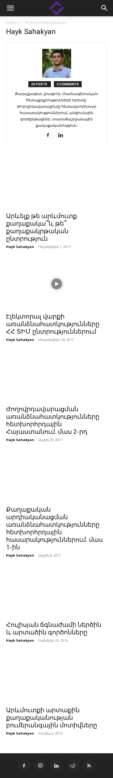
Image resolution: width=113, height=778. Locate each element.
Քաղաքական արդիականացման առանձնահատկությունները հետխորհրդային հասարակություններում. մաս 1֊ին (54, 528)
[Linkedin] (63, 135)
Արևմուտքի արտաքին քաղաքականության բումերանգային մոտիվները (51, 718)
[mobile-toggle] (10, 8)
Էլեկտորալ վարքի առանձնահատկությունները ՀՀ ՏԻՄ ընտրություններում (52, 324)
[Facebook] (50, 135)
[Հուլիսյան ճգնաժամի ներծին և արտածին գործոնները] (56, 592)
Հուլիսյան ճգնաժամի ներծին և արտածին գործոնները (53, 628)
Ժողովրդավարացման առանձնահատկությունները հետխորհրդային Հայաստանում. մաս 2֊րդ (52, 420)
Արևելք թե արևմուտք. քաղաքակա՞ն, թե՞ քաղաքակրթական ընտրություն (42, 227)
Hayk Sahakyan (20, 246)
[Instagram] (40, 766)
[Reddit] (73, 766)
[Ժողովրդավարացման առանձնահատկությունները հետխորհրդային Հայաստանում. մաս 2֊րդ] (56, 377)
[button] (104, 8)
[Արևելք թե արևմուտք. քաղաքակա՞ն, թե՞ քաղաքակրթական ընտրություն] (56, 183)
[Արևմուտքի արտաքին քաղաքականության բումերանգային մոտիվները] (56, 677)
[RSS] (89, 766)
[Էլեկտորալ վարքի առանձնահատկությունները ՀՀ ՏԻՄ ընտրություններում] (56, 284)
